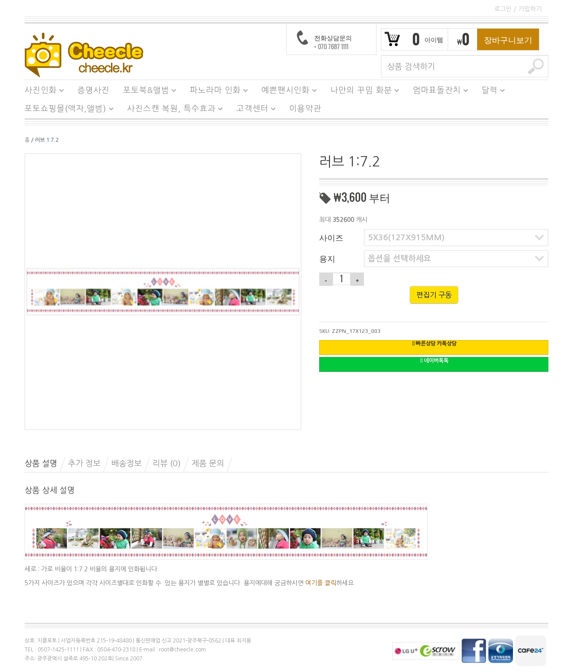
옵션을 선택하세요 (399, 259)
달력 (486, 91)
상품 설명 (41, 463)
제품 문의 (208, 463)
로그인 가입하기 (518, 9)
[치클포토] (84, 54)
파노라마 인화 (212, 91)
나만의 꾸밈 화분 (358, 91)
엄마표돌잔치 (433, 91)
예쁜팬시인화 (282, 91)
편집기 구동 (434, 294)
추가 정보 (84, 463)
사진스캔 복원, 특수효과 (168, 110)
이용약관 (305, 109)
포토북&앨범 (142, 91)
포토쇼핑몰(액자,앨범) (62, 110)
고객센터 (249, 110)
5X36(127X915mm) (406, 238)
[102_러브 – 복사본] (163, 291)
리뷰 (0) (167, 463)
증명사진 (93, 90)
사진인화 (37, 91)
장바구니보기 (508, 39)
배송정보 (126, 463)
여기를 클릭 (320, 583)
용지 (327, 258)
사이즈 (331, 237)
